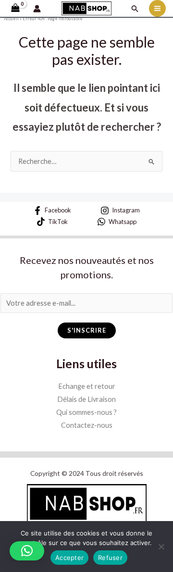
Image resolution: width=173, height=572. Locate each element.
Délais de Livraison (86, 399)
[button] (135, 8)
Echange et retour (86, 386)
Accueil (11, 18)
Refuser (110, 557)
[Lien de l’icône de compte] (37, 8)
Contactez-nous (86, 425)
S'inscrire (86, 330)
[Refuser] (161, 546)
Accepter (69, 557)
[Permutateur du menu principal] (157, 8)
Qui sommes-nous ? (86, 412)
